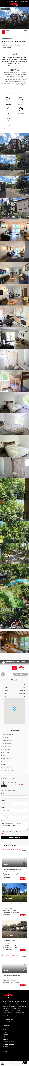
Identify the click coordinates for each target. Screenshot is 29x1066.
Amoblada (5, 737)
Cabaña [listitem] (6, 1046)
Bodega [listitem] (6, 1049)
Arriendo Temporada (7, 38)
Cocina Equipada (7, 746)
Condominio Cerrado (8, 749)
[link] (14, 857)
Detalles (23, 878)
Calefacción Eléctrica (8, 740)
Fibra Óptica (6, 752)
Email (2, 807)
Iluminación (5, 755)
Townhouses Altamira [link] (9, 940)
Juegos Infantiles (7, 758)
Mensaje (3, 820)
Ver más (14, 88)
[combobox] (14, 817)
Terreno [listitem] (6, 1039)
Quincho (5, 764)
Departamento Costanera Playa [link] (11, 975)
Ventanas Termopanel (8, 770)
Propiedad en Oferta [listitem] (9, 1041)
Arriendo (23, 885)
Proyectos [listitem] (6, 1036)
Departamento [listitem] (7, 1032)
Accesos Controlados (8, 734)
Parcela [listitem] (6, 1034)
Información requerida (14, 837)
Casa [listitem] (5, 1029)
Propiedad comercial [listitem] (9, 1044)
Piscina (4, 761)
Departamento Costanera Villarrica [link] (12, 869)
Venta (23, 850)
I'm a (2, 814)
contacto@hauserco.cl (10, 1021)
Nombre (3, 794)
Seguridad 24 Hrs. (7, 767)
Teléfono (3, 800)
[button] (14, 18)
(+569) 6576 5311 (14, 784)
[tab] (3, 32)
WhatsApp (23, 784)
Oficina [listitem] (6, 1051)
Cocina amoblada (7, 743)
